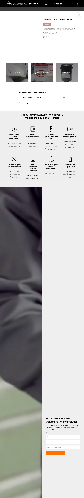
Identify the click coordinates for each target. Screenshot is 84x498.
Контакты (72, 9)
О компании (12, 9)
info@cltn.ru (47, 4)
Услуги (55, 9)
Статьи (63, 9)
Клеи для (31, 9)
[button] (72, 4)
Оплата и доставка (44, 9)
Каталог (22, 9)
